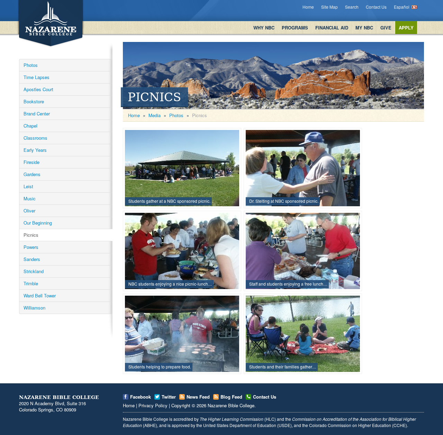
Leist (28, 186)
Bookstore (34, 101)
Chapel (30, 125)
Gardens (32, 174)
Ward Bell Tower (40, 295)
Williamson (34, 307)
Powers (31, 247)
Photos (31, 65)
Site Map (329, 7)
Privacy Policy (153, 405)
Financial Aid (331, 27)
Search (352, 7)
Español (401, 7)
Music (30, 198)
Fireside (31, 162)
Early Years (35, 150)
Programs (295, 27)
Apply (406, 27)
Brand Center (37, 113)
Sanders (32, 259)
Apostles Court (38, 89)
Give (385, 27)
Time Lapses (36, 77)
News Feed (198, 396)
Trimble (31, 283)
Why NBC (263, 27)
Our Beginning (38, 222)
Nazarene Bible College (231, 405)
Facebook (140, 396)
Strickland (34, 271)
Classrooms (35, 137)
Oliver (29, 210)
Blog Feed (231, 396)
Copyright (180, 405)
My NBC (364, 27)
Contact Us (376, 7)
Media (154, 115)
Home (308, 7)
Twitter (169, 396)
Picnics (31, 235)
